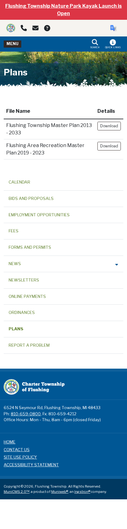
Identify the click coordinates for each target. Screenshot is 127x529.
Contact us (17, 449)
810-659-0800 (26, 413)
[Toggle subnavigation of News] (117, 264)
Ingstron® (82, 491)
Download (109, 126)
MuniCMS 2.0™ (16, 491)
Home (9, 441)
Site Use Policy (20, 457)
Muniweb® (59, 491)
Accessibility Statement (31, 464)
